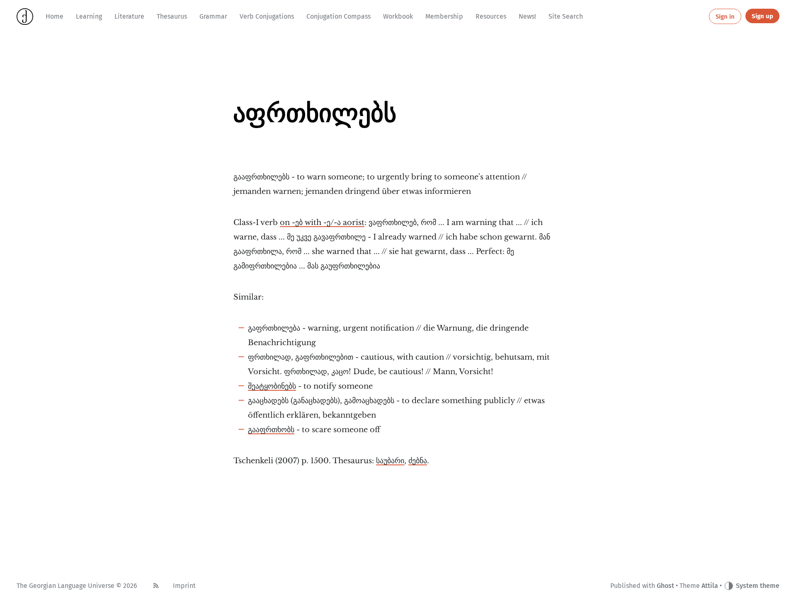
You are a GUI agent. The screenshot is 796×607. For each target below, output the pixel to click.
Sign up (762, 16)
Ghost (665, 586)
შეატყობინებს (272, 386)
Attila (709, 586)
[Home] (25, 16)
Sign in (725, 16)
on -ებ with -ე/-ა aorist (322, 222)
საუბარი (390, 460)
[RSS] (155, 586)
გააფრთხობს (271, 429)
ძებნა (417, 460)
